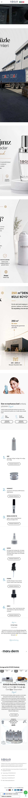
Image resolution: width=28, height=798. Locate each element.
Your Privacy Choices (11, 794)
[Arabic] (20, 1)
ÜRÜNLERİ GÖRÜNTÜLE (7, 422)
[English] (22, 1)
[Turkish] (23, 1)
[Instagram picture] (7, 676)
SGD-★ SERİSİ (14, 715)
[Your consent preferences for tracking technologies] (25, 795)
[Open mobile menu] (1, 2)
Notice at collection (6, 796)
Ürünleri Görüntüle (14, 463)
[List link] (14, 773)
